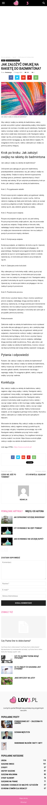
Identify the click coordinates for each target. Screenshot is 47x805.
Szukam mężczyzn (22, 732)
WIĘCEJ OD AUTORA (34, 511)
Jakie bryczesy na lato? (24, 678)
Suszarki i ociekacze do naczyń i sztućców (19, 785)
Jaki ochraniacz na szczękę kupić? (28, 539)
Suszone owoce (7, 764)
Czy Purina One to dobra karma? (16, 640)
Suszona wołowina (9, 774)
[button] (44, 3)
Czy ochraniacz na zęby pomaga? (28, 528)
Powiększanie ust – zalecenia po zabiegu (28, 722)
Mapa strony (24, 798)
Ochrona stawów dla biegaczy (14, 788)
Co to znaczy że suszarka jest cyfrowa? (27, 668)
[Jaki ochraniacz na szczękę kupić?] (7, 541)
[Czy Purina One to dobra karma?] (23, 627)
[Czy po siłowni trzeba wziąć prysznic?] (7, 659)
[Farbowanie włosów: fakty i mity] (4, 746)
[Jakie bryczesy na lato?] (7, 681)
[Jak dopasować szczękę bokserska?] (7, 520)
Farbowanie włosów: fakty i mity (28, 743)
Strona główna (5, 57)
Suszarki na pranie (9, 781)
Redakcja (8, 72)
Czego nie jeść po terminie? (8, 475)
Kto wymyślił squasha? (36, 474)
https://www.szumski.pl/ (23, 447)
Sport (3, 60)
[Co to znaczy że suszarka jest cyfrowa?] (7, 670)
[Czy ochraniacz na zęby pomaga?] (7, 531)
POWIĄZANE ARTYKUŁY (12, 511)
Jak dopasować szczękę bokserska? (29, 517)
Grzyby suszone (8, 771)
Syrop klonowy (7, 778)
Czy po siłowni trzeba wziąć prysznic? (26, 657)
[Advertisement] (23, 31)
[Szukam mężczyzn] (7, 735)
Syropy (4, 767)
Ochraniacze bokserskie (13, 60)
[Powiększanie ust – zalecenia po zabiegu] (7, 724)
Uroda (3, 760)
